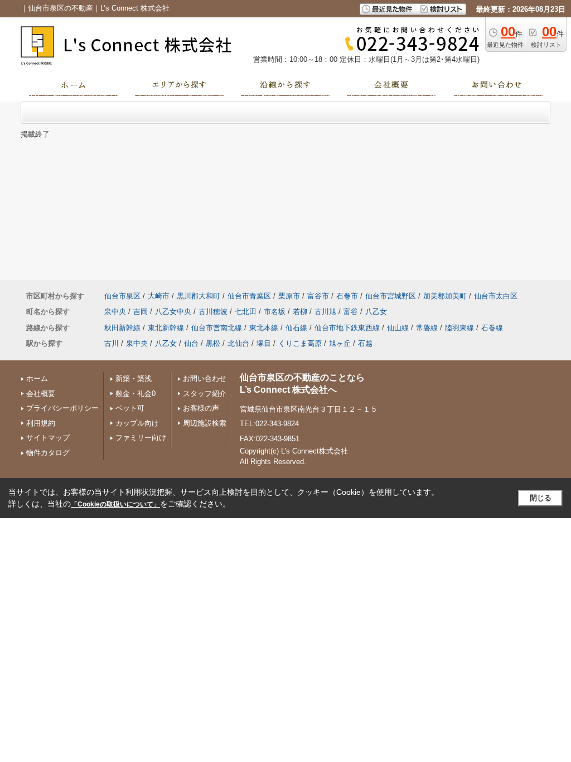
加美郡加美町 (445, 296)
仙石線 (296, 328)
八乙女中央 (173, 311)
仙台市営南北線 (216, 328)
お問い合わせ (204, 378)
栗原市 (289, 296)
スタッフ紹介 (204, 393)
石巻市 (347, 296)
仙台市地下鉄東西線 (347, 328)
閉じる (540, 498)
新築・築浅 (133, 378)
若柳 (300, 311)
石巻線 (492, 328)
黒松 (213, 343)
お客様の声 (201, 408)
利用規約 (40, 423)
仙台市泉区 (122, 296)
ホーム (37, 378)
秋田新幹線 (122, 328)
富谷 (350, 311)
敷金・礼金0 (135, 393)
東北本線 (263, 328)
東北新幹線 (166, 328)
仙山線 (398, 328)
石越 (365, 343)
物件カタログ (48, 452)
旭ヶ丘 (340, 343)
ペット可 (129, 408)
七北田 (246, 311)
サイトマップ (48, 437)
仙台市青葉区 (249, 296)
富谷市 (318, 296)
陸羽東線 (459, 328)
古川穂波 (213, 311)
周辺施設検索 (204, 423)
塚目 (264, 343)
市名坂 (275, 311)
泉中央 (115, 311)
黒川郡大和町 (198, 296)
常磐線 (427, 328)
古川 (111, 343)
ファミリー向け (140, 437)
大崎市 (159, 296)
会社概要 (40, 393)
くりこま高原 (300, 343)
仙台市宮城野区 (390, 296)
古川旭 (325, 311)
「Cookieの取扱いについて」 (115, 504)
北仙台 (238, 343)
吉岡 (140, 311)
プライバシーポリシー (62, 408)
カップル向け (137, 423)
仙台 (191, 343)
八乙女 (376, 311)
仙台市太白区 (495, 296)
